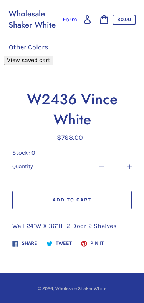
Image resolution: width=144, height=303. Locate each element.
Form (70, 19)
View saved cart (28, 60)
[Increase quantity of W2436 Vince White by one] (133, 166)
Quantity (22, 166)
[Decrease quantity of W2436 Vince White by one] (98, 166)
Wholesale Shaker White (32, 19)
